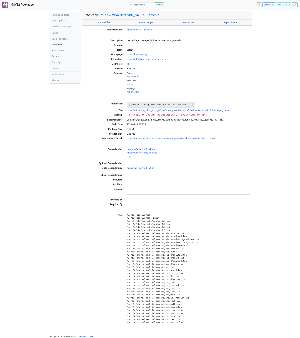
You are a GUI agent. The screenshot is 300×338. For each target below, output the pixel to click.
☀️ (259, 5)
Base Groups (58, 50)
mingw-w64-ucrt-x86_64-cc (140, 168)
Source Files (103, 22)
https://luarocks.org (137, 54)
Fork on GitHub (283, 5)
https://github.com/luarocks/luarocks (146, 59)
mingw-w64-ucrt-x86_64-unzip (142, 152)
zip (128, 156)
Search (159, 5)
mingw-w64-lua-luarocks (139, 29)
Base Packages (60, 38)
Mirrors (55, 80)
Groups (55, 56)
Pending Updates (60, 14)
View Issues (188, 22)
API (294, 5)
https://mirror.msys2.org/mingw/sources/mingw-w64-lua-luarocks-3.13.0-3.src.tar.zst (171, 138)
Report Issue (230, 22)
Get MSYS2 (269, 5)
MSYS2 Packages (22, 4)
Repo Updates (59, 20)
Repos (55, 33)
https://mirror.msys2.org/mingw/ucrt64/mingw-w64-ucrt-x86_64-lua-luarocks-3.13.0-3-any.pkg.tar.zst (178, 110)
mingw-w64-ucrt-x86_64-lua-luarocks (130, 15)
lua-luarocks (133, 76)
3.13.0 (130, 84)
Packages (57, 44)
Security (56, 62)
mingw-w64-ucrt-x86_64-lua (141, 149)
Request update (86, 336)
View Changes (145, 22)
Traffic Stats (58, 74)
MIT (129, 63)
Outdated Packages (62, 26)
